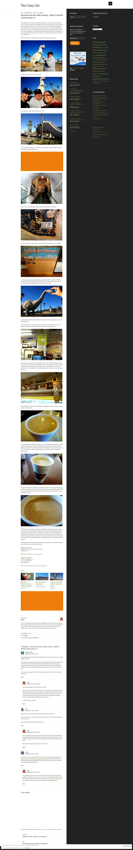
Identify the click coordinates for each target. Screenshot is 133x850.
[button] (110, 3)
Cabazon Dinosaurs (51, 37)
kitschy (105, 68)
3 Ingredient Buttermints (76, 98)
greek (94, 66)
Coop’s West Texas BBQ (75, 83)
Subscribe (75, 43)
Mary (22, 12)
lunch (95, 71)
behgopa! (73, 88)
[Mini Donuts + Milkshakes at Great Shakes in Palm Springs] (27, 576)
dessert (30, 637)
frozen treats (35, 637)
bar (99, 45)
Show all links (73, 131)
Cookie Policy (27, 847)
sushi (102, 81)
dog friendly (100, 58)
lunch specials (101, 71)
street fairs (99, 81)
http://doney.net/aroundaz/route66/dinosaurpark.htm (35, 758)
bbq (102, 45)
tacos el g (96, 108)
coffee (100, 53)
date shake (25, 637)
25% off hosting (76, 68)
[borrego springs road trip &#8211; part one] (41, 576)
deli (97, 55)
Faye (26, 709)
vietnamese (96, 83)
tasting (105, 81)
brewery (103, 47)
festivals (95, 62)
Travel (34, 12)
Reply (22, 677)
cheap (99, 50)
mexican (105, 74)
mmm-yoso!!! (74, 124)
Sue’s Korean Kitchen (75, 126)
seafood (105, 79)
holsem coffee (98, 118)
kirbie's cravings (75, 96)
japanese (100, 68)
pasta (95, 76)
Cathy (26, 752)
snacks (95, 81)
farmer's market (97, 60)
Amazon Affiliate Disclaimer (100, 134)
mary (28, 682)
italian (95, 68)
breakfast (97, 47)
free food (105, 64)
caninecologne (29, 652)
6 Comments (25, 635)
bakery (95, 45)
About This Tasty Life (98, 131)
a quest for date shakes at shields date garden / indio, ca (56, 583)
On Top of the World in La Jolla (77, 119)
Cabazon (41, 12)
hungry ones (74, 82)
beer (105, 45)
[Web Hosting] (78, 64)
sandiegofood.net (75, 110)
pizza (99, 76)
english (105, 58)
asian (103, 42)
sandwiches (97, 79)
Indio (37, 12)
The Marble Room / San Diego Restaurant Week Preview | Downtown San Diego (101, 112)
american (97, 42)
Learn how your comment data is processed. (50, 829)
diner (94, 58)
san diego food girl (76, 118)
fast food (105, 60)
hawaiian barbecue (100, 66)
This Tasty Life (30, 5)
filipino (100, 62)
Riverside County (28, 12)
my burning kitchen (76, 102)
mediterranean (97, 74)
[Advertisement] (42, 161)
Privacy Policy (96, 137)
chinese (95, 53)
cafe (106, 47)
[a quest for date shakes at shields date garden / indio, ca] (56, 576)
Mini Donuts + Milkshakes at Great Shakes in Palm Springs (26, 583)
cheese (104, 50)
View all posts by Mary (50, 628)
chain (95, 50)
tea (108, 81)
